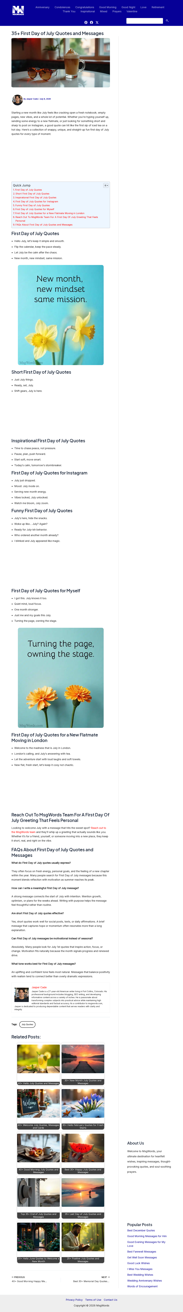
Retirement (158, 7)
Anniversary (42, 7)
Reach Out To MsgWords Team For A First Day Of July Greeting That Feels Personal (56, 219)
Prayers (116, 11)
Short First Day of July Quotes (32, 193)
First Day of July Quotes (28, 189)
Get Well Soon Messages (142, 1257)
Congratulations (84, 7)
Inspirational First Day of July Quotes (35, 197)
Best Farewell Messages (141, 1251)
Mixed (103, 11)
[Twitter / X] (97, 22)
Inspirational (87, 11)
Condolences (62, 7)
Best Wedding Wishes (140, 1274)
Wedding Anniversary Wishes (144, 1280)
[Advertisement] (61, 160)
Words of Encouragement (142, 1286)
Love (143, 7)
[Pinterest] (85, 22)
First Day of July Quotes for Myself (34, 209)
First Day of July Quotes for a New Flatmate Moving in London (49, 213)
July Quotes (27, 1024)
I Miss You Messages (139, 1269)
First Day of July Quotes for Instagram (36, 201)
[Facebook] (91, 22)
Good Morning (107, 7)
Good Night (128, 7)
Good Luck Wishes (138, 1263)
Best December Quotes (141, 1230)
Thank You (69, 11)
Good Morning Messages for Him (147, 1236)
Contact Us (110, 1299)
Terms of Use (93, 1299)
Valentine (132, 11)
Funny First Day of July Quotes (32, 205)
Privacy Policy (74, 1299)
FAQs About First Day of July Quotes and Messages (43, 224)
